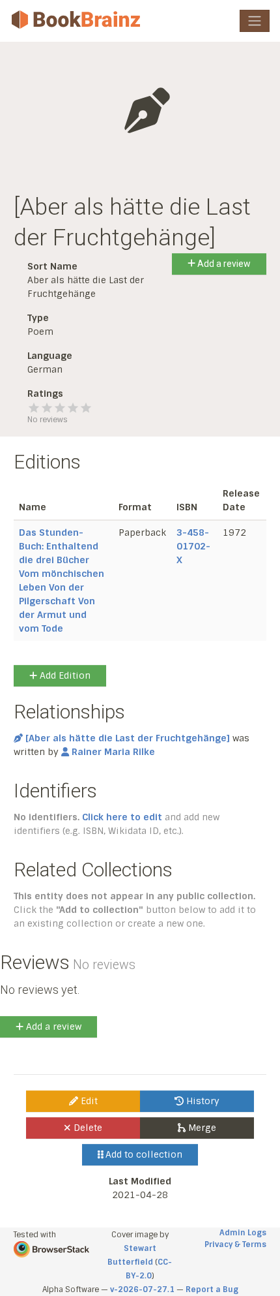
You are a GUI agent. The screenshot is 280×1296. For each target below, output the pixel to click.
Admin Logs (242, 1232)
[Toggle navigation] (255, 21)
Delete (86, 1128)
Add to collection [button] (142, 1154)
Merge (201, 1128)
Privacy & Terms (235, 1244)
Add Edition (64, 675)
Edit (88, 1101)
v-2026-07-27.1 (142, 1289)
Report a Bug (212, 1289)
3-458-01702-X (193, 546)
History (201, 1101)
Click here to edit (122, 817)
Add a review (223, 263)
